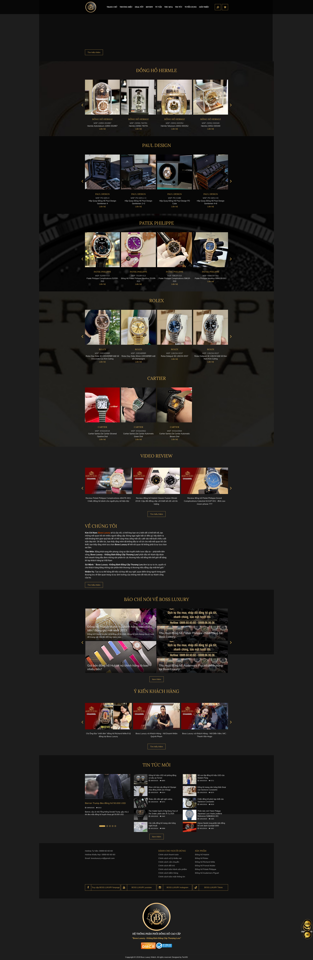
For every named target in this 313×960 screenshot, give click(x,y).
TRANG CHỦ (112, 7)
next (230, 104)
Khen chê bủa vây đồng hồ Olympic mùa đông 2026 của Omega (162, 788)
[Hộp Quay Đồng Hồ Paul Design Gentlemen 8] (138, 172)
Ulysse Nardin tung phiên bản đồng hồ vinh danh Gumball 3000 (211, 824)
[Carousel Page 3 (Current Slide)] (108, 826)
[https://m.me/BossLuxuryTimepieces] (307, 934)
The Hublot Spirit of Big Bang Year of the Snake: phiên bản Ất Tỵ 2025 (163, 812)
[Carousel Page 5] (115, 826)
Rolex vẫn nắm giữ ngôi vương (160, 799)
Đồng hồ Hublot (202, 854)
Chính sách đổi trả (166, 865)
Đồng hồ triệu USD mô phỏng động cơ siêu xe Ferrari (162, 776)
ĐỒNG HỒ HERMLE (156, 70)
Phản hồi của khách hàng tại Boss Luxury (204, 733)
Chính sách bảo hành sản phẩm (172, 869)
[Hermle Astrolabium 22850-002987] (174, 97)
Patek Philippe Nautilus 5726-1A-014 (139, 278)
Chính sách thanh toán (168, 854)
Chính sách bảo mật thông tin (171, 876)
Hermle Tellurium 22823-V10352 (138, 126)
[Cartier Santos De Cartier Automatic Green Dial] (138, 404)
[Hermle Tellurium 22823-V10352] (138, 97)
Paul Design (156, 145)
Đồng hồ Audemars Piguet (207, 873)
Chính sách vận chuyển (168, 862)
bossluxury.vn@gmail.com (103, 858)
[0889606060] (307, 923)
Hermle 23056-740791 (210, 126)
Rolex (156, 300)
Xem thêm (156, 679)
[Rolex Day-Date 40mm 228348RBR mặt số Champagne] (210, 327)
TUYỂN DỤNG (191, 7)
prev (82, 104)
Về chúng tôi (101, 526)
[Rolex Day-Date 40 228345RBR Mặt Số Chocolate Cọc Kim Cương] (174, 327)
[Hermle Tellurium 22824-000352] (102, 97)
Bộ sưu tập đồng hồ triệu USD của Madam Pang (211, 776)
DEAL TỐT (139, 7)
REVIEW (149, 7)
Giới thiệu (204, 7)
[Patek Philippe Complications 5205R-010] (174, 249)
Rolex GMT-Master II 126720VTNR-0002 (102, 356)
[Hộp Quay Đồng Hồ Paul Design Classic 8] (102, 172)
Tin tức (178, 7)
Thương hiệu (126, 7)
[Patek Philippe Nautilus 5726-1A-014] (138, 249)
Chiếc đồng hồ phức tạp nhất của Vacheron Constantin (211, 800)
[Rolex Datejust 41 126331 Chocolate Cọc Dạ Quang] (138, 327)
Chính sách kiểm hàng (168, 873)
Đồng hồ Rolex (201, 858)
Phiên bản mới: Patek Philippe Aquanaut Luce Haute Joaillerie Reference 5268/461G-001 (210, 813)
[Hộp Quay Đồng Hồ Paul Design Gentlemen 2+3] (210, 172)
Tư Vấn (158, 7)
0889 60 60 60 (106, 851)
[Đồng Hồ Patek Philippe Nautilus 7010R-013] (210, 249)
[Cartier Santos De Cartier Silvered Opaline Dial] (102, 404)
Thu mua (168, 7)
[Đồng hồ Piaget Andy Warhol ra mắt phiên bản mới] (107, 786)
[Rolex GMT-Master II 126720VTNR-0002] (102, 327)
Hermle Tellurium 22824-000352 (102, 126)
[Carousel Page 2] (102, 826)
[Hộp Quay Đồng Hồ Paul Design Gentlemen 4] (174, 172)
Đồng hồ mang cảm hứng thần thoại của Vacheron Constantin (212, 788)
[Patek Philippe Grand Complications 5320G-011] (102, 249)
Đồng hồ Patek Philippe (205, 869)
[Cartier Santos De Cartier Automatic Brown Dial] (174, 404)
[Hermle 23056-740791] (210, 97)
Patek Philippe (156, 223)
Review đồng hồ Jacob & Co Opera (204, 498)
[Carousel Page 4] (112, 826)
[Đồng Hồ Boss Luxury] (91, 7)
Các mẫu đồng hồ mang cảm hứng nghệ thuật (162, 824)
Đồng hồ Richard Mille (205, 862)
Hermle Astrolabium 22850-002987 (174, 126)
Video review (156, 456)
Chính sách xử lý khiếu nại (170, 858)
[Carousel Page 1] (100, 826)
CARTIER (156, 378)
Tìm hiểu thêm (94, 52)
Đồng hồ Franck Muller (205, 865)
